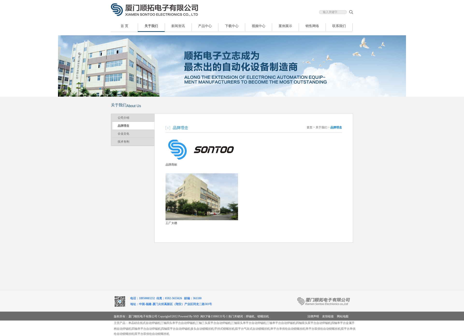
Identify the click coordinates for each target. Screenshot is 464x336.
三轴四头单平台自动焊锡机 (178, 323)
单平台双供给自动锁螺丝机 (323, 328)
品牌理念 (123, 125)
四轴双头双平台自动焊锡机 (313, 323)
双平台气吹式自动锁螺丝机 (252, 328)
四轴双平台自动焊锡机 (175, 328)
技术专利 (123, 141)
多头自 (195, 328)
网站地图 (342, 316)
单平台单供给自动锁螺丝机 (287, 328)
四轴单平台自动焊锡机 (146, 328)
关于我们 (151, 26)
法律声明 (313, 316)
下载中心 (232, 26)
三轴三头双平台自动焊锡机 (213, 323)
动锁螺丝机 (206, 328)
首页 (309, 127)
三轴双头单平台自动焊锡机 (248, 323)
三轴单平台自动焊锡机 (281, 323)
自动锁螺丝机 (160, 334)
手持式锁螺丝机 (224, 328)
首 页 (124, 26)
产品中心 (205, 26)
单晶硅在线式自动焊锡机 (144, 323)
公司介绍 (123, 117)
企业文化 (123, 133)
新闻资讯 (178, 26)
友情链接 (328, 316)
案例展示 (285, 26)
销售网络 (312, 26)
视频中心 (258, 26)
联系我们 (339, 26)
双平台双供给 (143, 334)
